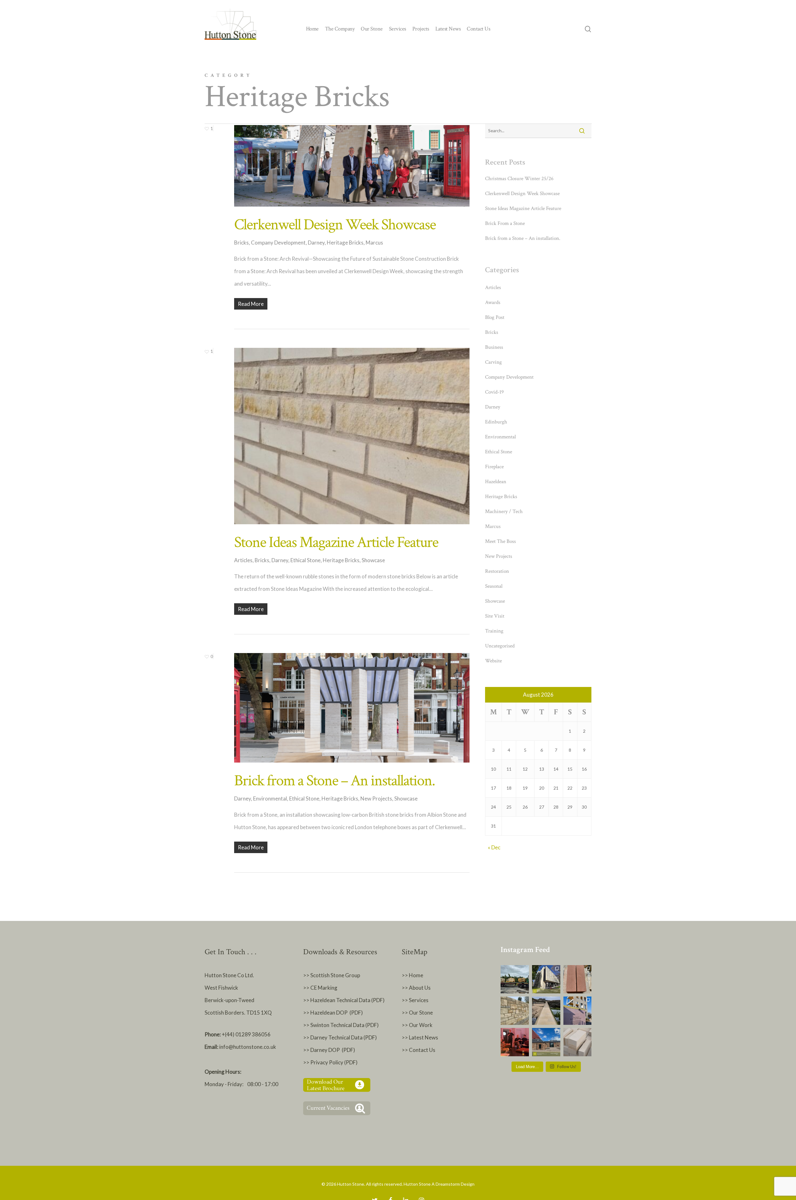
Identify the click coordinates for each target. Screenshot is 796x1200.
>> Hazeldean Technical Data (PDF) (344, 1000)
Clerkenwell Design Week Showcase (335, 225)
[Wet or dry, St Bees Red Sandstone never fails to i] (577, 979)
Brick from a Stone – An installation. (334, 781)
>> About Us (416, 987)
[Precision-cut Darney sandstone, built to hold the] (546, 1011)
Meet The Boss (500, 541)
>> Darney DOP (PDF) (329, 1050)
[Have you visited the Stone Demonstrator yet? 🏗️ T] (577, 1011)
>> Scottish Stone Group (331, 975)
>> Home (412, 975)
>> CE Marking (320, 987)
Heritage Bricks (345, 242)
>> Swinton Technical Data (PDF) (341, 1025)
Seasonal (493, 586)
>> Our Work (417, 1025)
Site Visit (494, 616)
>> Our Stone (417, 1012)
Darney (316, 242)
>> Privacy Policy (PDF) (331, 1062)
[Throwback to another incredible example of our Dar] (546, 979)
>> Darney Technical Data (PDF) (340, 1037)
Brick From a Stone (505, 223)
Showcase (373, 560)
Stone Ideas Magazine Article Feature (336, 542)
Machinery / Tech (504, 511)
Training (494, 631)
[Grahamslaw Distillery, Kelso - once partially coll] (546, 1042)
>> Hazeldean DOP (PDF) (333, 1012)
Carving (493, 362)
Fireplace (494, 466)
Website (493, 660)
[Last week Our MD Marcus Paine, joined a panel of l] (515, 1042)
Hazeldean (495, 481)
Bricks (241, 242)
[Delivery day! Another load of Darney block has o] (515, 979)
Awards (492, 302)
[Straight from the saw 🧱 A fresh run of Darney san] (577, 1042)
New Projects (376, 798)
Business (494, 347)
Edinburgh (496, 421)
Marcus (374, 242)
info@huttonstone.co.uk (247, 1047)
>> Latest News (420, 1037)
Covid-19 (494, 392)
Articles (243, 560)
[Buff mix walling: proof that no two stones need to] (515, 1011)
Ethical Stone (305, 560)
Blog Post (494, 317)
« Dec (494, 847)
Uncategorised (500, 645)
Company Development (278, 242)
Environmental (270, 798)
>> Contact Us (418, 1050)
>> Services (415, 1000)
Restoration (497, 571)
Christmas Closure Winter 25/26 (519, 178)
